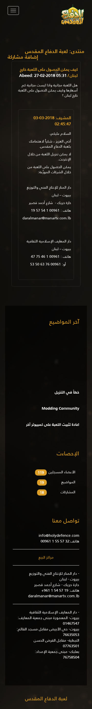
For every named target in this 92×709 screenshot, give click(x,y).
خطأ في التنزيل (67, 390)
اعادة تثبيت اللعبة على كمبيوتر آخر (52, 423)
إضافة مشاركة (23, 57)
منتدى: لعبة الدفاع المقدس (54, 51)
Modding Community (60, 407)
